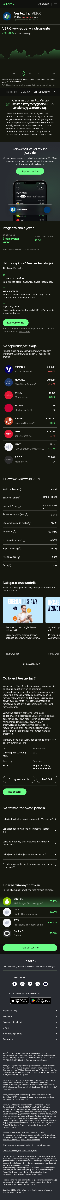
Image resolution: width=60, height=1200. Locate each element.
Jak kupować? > (42, 92)
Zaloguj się (43, 4)
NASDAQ (47, 779)
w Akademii (24, 331)
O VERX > (25, 92)
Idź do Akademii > (31, 664)
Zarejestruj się (7, 79)
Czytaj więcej (12, 654)
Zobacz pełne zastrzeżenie (30, 1140)
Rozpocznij (14, 791)
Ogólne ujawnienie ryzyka (12, 1151)
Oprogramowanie (19, 779)
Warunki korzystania (29, 1151)
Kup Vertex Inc (30, 171)
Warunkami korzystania (11, 1140)
